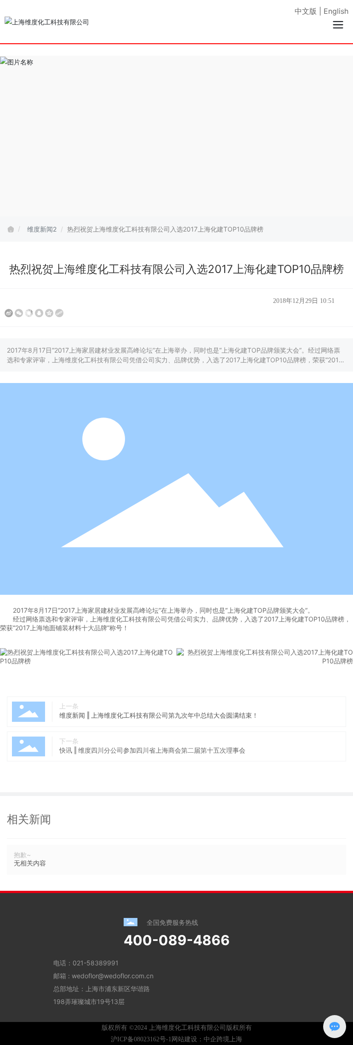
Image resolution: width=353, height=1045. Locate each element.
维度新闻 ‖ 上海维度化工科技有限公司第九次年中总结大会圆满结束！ (158, 715)
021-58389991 (96, 963)
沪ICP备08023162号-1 (141, 1039)
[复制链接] (59, 313)
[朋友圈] (29, 313)
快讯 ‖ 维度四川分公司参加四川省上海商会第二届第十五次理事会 (152, 750)
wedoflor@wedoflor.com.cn (113, 976)
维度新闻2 (42, 229)
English (336, 11)
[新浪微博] (9, 313)
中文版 (306, 11)
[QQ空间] (49, 313)
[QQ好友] (39, 313)
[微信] (19, 313)
